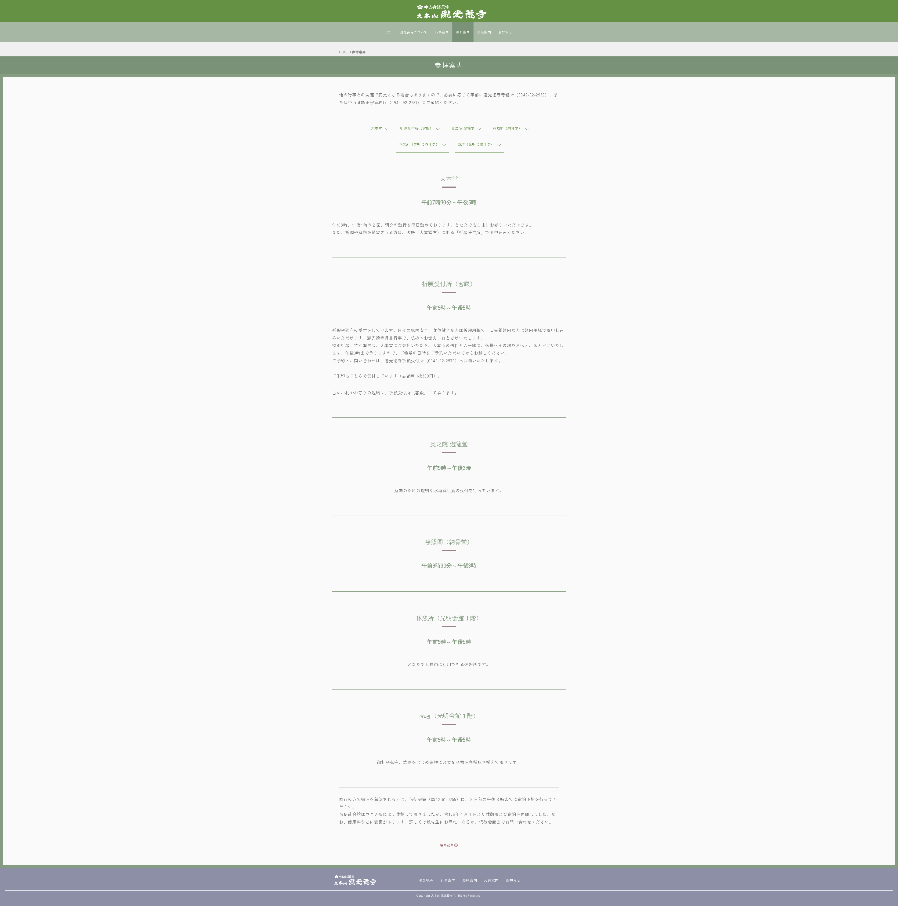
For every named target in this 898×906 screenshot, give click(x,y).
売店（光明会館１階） (476, 144)
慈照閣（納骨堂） (508, 128)
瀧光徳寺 (426, 880)
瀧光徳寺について (414, 32)
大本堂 (377, 128)
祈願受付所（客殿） (417, 128)
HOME (344, 52)
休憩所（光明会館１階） (419, 144)
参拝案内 (463, 32)
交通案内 (484, 32)
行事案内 (442, 32)
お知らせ (505, 32)
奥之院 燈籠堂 (463, 128)
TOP (389, 32)
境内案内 (447, 845)
